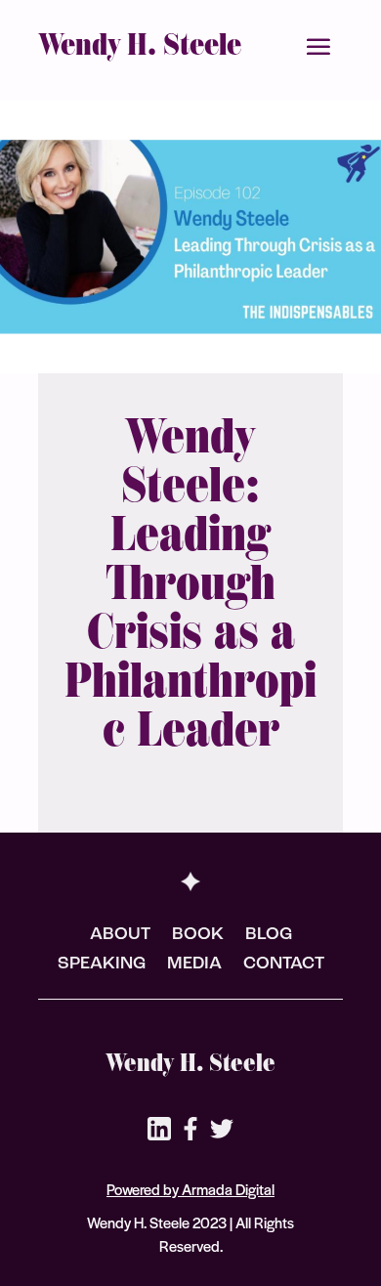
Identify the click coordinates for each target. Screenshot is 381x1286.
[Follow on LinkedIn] (159, 1128)
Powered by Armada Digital (190, 1189)
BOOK (198, 936)
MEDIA (194, 965)
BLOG (268, 936)
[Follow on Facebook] (190, 1128)
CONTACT (283, 965)
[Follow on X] (221, 1128)
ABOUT (120, 936)
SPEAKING (102, 965)
